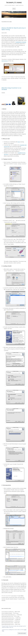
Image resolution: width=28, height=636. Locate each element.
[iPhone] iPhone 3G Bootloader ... (8, 619)
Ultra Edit (12, 78)
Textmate (3, 598)
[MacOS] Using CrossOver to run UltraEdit (11, 88)
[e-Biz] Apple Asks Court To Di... (7, 616)
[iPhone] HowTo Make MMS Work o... (9, 614)
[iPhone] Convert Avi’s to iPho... (8, 622)
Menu (14, 8)
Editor (16, 597)
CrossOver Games (5, 597)
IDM (24, 76)
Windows (15, 598)
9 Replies (3, 92)
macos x (8, 78)
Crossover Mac (12, 597)
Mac (23, 597)
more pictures (5, 60)
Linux (3, 78)
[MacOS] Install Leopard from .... (8, 621)
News (12, 76)
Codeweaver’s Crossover (21, 42)
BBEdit (22, 595)
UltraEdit (16, 78)
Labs (12, 595)
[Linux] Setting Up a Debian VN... (8, 611)
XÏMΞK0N (4, 79)
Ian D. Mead (20, 76)
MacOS (5, 78)
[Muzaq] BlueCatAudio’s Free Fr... (8, 624)
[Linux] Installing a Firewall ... (7, 613)
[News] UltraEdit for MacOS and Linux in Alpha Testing (14, 28)
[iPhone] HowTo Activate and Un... (8, 617)
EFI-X (19, 141)
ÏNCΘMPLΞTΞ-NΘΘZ (14, 3)
